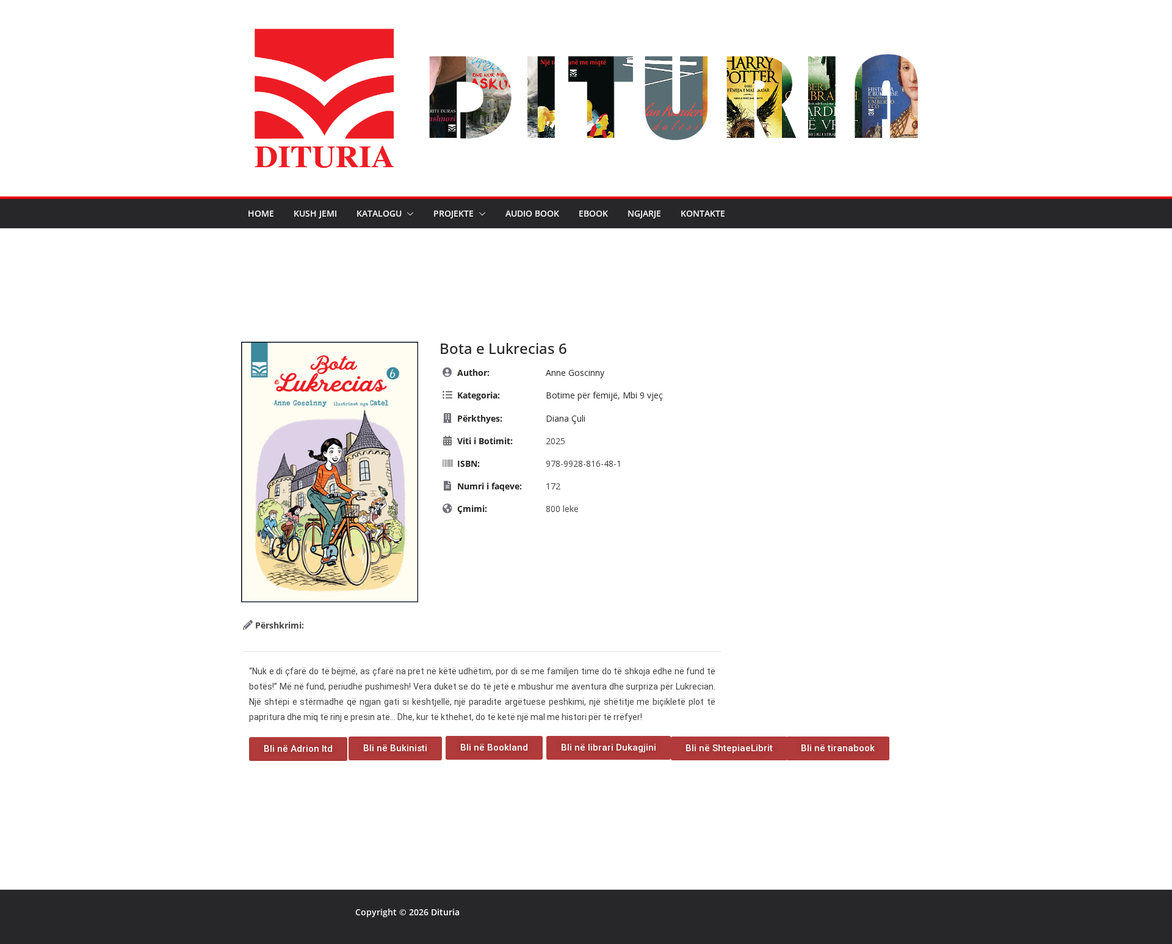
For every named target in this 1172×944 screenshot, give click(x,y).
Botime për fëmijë (582, 395)
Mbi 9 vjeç (643, 395)
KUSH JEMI (315, 213)
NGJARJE (644, 213)
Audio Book (532, 213)
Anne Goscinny (575, 372)
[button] (408, 213)
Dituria (445, 912)
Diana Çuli (565, 418)
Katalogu (379, 213)
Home (261, 213)
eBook (593, 213)
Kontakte (703, 213)
